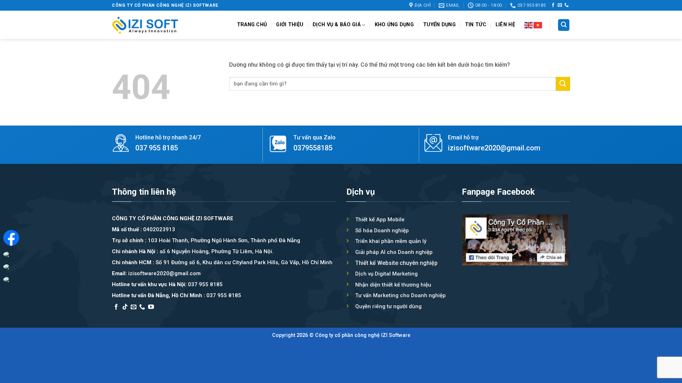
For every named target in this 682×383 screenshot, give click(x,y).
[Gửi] (563, 84)
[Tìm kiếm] (563, 25)
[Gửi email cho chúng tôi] (560, 5)
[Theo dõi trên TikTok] (125, 307)
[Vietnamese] (538, 25)
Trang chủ (252, 25)
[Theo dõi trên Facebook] (553, 5)
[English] (529, 25)
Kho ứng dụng (394, 25)
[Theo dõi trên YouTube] (151, 307)
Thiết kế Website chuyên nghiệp (396, 263)
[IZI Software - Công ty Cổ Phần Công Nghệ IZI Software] (145, 25)
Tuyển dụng (439, 25)
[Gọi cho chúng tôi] (566, 5)
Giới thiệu (289, 25)
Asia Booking (129, 316)
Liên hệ (505, 25)
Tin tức (475, 25)
